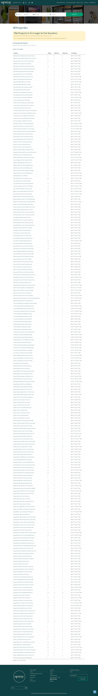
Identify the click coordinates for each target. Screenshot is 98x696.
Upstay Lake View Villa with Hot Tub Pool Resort (23, 485)
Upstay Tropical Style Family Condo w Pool (22, 639)
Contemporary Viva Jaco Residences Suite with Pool (23, 115)
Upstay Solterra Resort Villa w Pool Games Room (23, 605)
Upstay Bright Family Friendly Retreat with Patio (22, 386)
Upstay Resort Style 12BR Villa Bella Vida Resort (23, 592)
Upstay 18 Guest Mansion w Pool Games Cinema (23, 358)
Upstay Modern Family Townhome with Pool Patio (23, 527)
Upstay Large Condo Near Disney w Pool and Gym (23, 493)
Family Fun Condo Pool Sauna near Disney (21, 144)
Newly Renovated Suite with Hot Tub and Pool (22, 227)
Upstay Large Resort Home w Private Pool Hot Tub (23, 501)
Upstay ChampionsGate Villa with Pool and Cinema (23, 394)
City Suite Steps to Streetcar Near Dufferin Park (22, 97)
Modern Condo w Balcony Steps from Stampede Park (24, 201)
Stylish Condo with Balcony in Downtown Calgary (23, 290)
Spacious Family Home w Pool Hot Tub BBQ (22, 259)
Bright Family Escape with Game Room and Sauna (23, 71)
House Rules (32, 677)
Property (16, 53)
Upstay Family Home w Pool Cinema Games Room (23, 467)
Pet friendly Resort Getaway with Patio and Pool (23, 238)
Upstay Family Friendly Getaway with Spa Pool (22, 454)
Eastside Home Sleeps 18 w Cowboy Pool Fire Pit (23, 126)
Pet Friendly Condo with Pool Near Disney (21, 233)
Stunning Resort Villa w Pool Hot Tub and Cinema (23, 277)
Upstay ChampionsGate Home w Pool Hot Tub (22, 389)
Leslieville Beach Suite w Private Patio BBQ (21, 180)
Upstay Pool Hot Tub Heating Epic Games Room (23, 576)
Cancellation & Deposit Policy (36, 673)
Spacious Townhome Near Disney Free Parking (22, 269)
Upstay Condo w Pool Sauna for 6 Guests (21, 412)
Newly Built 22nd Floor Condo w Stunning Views (23, 220)
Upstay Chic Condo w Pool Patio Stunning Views (23, 397)
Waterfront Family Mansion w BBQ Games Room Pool (24, 652)
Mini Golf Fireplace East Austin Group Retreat (22, 194)
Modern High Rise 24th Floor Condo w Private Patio (23, 212)
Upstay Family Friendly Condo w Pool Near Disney (23, 451)
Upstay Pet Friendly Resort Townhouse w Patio (22, 571)
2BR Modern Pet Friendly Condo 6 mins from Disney (24, 55)
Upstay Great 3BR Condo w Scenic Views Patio (22, 478)
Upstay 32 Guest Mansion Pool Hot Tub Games (22, 360)
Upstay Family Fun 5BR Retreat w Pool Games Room (23, 457)
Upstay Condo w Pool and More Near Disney (22, 407)
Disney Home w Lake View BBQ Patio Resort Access (23, 118)
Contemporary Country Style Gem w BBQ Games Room (24, 113)
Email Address (74, 675)
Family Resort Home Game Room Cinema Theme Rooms (24, 152)
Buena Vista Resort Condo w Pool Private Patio (22, 74)
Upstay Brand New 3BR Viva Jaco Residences (22, 384)
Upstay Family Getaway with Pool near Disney (22, 459)
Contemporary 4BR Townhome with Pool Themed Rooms (25, 110)
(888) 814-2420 (53, 679)
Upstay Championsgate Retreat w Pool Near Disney (23, 391)
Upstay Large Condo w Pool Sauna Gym (21, 496)
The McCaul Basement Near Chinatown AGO (22, 324)
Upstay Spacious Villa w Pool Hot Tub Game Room (23, 621)
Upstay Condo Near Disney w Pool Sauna (21, 402)
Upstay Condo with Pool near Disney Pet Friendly (23, 420)
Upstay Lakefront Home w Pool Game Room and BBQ (24, 488)
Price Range (74, 53)
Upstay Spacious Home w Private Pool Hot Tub (22, 618)
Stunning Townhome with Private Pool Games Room (24, 279)
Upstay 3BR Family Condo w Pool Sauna (21, 368)
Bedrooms (56, 53)
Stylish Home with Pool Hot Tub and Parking (22, 292)
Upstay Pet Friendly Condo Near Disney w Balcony (23, 558)
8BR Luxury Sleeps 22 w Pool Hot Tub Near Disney (23, 61)
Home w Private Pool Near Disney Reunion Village (23, 170)
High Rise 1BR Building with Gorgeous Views (22, 162)
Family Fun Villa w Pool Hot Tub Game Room (22, 147)
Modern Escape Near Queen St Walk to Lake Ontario (24, 207)
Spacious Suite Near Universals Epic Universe (22, 266)
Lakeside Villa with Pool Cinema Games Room (22, 178)
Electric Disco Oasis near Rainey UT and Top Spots (23, 128)
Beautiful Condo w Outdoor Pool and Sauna (22, 63)
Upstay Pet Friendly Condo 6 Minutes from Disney (23, 553)
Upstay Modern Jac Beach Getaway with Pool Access (24, 537)
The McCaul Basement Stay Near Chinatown (22, 326)
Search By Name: (18, 49)
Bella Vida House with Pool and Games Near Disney (23, 66)
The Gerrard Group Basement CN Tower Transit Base (24, 311)
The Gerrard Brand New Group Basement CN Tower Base (25, 303)
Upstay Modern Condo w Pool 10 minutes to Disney (23, 524)
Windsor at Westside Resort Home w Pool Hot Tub (23, 655)
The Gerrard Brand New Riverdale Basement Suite (23, 306)
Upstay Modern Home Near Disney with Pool (22, 530)
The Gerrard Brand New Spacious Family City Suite (23, 308)
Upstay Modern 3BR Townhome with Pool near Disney (24, 519)
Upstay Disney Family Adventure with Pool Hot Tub (23, 433)
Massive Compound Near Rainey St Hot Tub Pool (23, 191)
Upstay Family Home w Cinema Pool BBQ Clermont (23, 462)
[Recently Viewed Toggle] (29, 2)
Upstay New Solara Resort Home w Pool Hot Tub (23, 548)
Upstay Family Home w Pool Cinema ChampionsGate (24, 464)
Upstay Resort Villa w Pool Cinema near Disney (22, 600)
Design (78, 2)
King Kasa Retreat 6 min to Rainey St (20, 175)
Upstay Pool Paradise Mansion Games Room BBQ (23, 579)
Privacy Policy (33, 675)
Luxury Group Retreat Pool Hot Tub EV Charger (23, 186)
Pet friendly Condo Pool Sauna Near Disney (22, 230)
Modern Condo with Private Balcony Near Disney (23, 204)
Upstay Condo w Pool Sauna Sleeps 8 (21, 415)
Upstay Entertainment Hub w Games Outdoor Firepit (24, 444)
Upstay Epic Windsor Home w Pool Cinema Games (23, 449)
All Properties (33, 680)
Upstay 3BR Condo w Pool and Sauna (20, 363)
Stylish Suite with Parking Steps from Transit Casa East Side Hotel (26, 298)
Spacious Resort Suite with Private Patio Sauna (22, 264)
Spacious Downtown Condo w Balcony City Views (23, 256)
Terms (31, 679)
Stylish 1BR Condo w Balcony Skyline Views (22, 282)
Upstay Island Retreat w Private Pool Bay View (22, 480)
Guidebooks (92, 2)
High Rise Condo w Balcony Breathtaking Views (23, 167)
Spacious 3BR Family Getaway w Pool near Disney (23, 251)
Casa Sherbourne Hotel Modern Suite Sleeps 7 (22, 92)
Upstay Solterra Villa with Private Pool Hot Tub (22, 608)
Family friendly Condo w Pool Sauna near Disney (23, 136)
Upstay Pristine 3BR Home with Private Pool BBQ (23, 582)
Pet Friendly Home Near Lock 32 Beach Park (22, 235)
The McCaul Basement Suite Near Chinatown (22, 329)
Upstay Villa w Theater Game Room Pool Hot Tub (23, 647)
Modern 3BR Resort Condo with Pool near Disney (23, 196)
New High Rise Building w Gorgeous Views (22, 217)
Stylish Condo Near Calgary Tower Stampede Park (23, 287)
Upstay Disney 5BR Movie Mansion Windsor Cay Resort (24, 428)
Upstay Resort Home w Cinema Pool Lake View (22, 587)
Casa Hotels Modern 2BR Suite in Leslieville (22, 84)
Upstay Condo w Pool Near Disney (20, 410)
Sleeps (49, 53)
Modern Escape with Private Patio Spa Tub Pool (23, 209)
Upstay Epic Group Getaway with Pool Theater (22, 446)
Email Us (51, 680)
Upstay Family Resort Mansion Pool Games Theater (23, 470)
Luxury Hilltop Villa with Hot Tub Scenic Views (22, 188)
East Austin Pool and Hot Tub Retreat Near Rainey (23, 123)
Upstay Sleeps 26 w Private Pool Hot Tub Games (23, 603)
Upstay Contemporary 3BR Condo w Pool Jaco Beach (24, 423)
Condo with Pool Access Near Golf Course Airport (23, 105)
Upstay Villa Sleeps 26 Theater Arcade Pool (22, 644)
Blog (82, 2)
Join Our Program (70, 2)
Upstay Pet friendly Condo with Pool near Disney (23, 566)
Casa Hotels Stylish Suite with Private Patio (21, 89)
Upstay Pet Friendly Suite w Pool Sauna (21, 574)
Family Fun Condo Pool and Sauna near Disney (22, 141)
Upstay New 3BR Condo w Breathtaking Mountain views (24, 545)
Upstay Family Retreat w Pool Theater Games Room (23, 472)
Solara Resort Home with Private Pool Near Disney (23, 248)
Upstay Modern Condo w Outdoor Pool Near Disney (24, 522)
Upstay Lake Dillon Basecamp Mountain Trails (22, 483)
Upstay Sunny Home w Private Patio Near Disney (23, 631)
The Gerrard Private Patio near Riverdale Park (22, 319)
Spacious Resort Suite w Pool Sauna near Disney (23, 261)
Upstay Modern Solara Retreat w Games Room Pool (23, 543)
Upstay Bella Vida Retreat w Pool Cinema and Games (24, 381)
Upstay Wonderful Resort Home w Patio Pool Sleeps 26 (24, 649)
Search (74, 14)
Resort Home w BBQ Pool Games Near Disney (22, 243)
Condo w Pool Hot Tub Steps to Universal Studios (23, 102)
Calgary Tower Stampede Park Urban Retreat (22, 79)
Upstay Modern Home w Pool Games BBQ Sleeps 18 (24, 535)
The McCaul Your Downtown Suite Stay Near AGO (23, 347)
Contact (86, 2)
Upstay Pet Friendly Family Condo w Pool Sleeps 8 (23, 569)
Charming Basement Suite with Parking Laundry (23, 94)
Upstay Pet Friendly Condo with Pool (20, 563)
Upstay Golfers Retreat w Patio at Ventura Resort (23, 475)
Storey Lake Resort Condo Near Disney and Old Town (24, 274)
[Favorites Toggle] (32, 2)
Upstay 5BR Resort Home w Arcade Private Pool (23, 373)
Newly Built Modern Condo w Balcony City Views (23, 222)
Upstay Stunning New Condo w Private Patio (22, 623)
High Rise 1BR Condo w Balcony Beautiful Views (23, 165)
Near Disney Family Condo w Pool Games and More (23, 214)
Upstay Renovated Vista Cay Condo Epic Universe (23, 584)
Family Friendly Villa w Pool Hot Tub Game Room (23, 139)
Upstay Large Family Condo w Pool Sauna (21, 498)
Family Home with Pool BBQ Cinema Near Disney (23, 149)
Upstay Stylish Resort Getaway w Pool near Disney (23, 629)
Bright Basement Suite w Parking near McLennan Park (24, 68)
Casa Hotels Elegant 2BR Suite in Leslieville (22, 81)
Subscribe (82, 679)
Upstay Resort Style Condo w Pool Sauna (21, 595)
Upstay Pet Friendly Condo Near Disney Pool (22, 556)
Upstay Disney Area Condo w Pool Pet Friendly (22, 431)
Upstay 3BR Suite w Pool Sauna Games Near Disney (23, 371)
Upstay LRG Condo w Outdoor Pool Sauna (22, 504)
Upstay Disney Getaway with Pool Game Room (22, 436)
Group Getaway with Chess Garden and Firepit (22, 160)
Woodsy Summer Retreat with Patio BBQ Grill (22, 657)
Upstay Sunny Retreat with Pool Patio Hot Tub (22, 634)
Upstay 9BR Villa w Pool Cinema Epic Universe (22, 378)
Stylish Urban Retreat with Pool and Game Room (23, 300)
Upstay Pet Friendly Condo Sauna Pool (21, 561)
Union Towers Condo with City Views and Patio (22, 352)
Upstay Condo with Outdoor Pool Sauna (21, 418)
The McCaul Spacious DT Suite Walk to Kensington (23, 339)
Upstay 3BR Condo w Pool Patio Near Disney (22, 365)
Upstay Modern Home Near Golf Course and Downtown (24, 532)
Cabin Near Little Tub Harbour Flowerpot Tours (23, 76)
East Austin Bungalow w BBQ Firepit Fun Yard (22, 121)
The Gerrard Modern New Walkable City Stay (22, 313)
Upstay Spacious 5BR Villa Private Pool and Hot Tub (23, 613)
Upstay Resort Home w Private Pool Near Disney (23, 590)
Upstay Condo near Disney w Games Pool (21, 399)
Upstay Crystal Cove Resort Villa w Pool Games (22, 425)
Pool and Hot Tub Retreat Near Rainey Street (22, 240)
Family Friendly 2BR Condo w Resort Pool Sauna (23, 134)
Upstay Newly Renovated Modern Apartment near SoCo (24, 550)
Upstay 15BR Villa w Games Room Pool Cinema (22, 355)
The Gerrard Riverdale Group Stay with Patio (22, 321)
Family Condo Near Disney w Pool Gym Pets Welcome (24, 131)
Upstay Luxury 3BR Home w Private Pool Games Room (24, 509)
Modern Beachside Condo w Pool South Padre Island (24, 199)
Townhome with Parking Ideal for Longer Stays (22, 350)
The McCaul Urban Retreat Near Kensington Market (23, 345)
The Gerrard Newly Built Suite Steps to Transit (22, 316)
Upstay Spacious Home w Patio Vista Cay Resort (23, 616)
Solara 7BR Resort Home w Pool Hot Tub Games (23, 246)
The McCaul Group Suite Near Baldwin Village (22, 334)
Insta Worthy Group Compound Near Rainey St (22, 173)
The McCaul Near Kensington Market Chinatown (23, 337)
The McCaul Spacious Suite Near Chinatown (22, 342)
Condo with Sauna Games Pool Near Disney (22, 107)
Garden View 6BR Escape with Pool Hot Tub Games (23, 157)
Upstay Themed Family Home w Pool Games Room (23, 636)
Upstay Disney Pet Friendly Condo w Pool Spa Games (24, 441)
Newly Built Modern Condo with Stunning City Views (24, 225)
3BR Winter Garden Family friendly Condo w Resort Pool (24, 58)
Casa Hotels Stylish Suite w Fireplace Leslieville (22, 87)
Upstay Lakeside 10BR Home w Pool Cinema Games (23, 491)
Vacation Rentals (60, 2)
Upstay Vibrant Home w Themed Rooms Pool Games (24, 642)
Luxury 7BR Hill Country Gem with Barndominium (23, 183)
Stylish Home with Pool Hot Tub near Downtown (23, 295)
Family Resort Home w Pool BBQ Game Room (22, 154)
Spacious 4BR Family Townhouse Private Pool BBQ (23, 253)
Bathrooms (65, 53)
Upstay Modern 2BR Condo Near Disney (21, 514)
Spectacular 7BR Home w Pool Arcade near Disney (23, 272)
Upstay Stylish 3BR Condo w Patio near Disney (22, 626)
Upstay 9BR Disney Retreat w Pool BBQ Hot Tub (23, 376)
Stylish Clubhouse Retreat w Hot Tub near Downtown (24, 285)
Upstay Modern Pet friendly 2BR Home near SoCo (23, 540)
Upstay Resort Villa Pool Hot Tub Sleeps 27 (22, 597)
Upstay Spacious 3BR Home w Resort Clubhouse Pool (24, 610)
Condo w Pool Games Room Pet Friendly (21, 100)
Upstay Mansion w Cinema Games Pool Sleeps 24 (23, 511)
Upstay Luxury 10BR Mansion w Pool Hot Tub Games (24, 506)
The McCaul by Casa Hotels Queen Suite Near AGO (23, 332)
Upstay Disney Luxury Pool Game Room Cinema (23, 438)
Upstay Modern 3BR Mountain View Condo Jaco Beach (24, 517)
